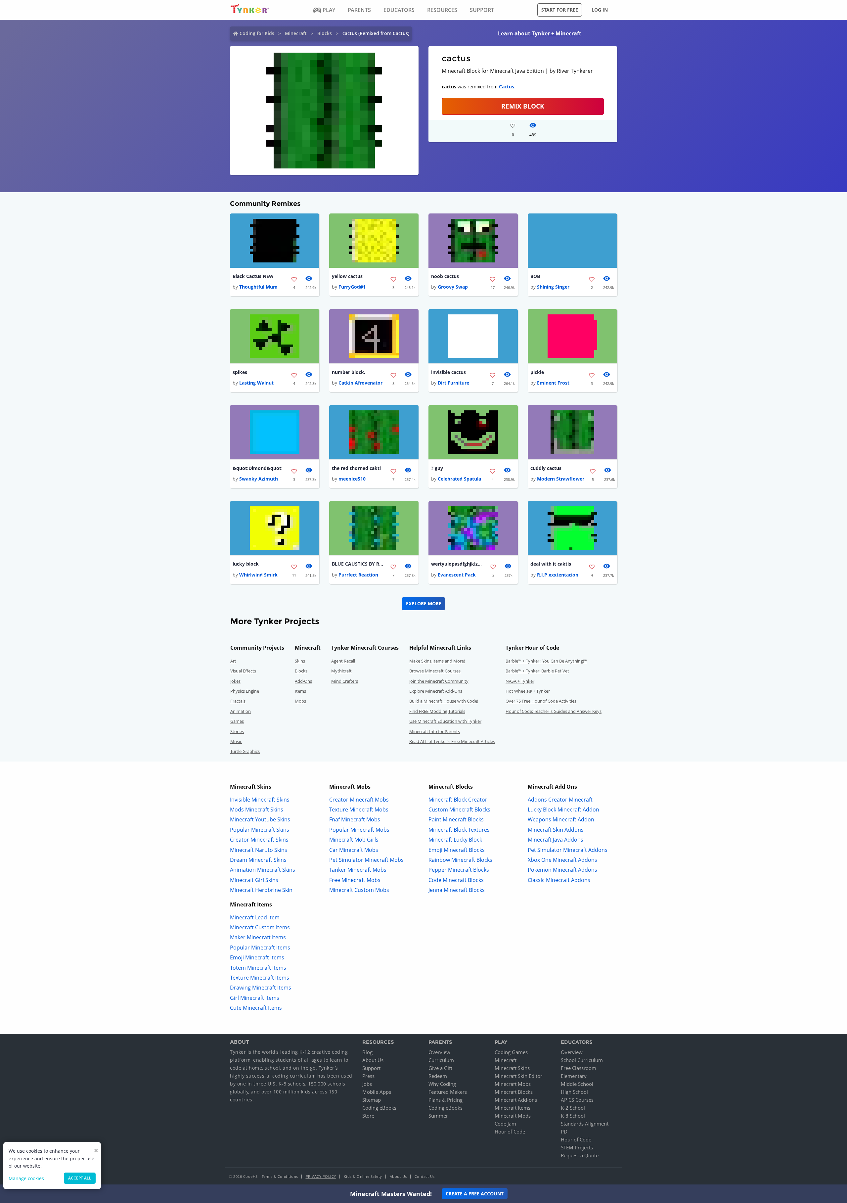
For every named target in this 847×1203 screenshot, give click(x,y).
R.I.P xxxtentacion (557, 575)
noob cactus (445, 276)
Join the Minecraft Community (438, 681)
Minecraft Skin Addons (556, 829)
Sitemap (371, 1099)
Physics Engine (244, 691)
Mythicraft (341, 671)
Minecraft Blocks (514, 1091)
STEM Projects (577, 1147)
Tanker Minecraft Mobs (357, 869)
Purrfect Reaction (358, 575)
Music (236, 741)
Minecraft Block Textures (459, 829)
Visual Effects (243, 671)
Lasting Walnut (256, 383)
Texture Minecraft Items (259, 977)
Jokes (235, 681)
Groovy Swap (453, 287)
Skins (300, 661)
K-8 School (573, 1115)
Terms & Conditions (280, 1176)
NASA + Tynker (520, 681)
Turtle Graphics (245, 751)
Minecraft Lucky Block (455, 839)
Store (368, 1115)
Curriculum (441, 1060)
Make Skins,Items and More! (437, 661)
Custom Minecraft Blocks (459, 809)
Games (237, 721)
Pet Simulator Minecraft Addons (567, 850)
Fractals (237, 701)
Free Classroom (578, 1068)
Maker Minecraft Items (258, 937)
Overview (439, 1052)
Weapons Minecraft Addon (561, 819)
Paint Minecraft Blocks (456, 819)
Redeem (437, 1076)
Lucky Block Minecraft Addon (563, 809)
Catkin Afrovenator (360, 383)
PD (564, 1131)
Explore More (423, 603)
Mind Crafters (344, 681)
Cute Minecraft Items (256, 1007)
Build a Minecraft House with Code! (443, 701)
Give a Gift (440, 1068)
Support (371, 1068)
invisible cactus (448, 372)
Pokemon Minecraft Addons (562, 869)
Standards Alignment (584, 1123)
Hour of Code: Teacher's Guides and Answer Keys (554, 711)
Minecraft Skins (512, 1068)
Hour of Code (510, 1131)
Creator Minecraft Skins (259, 839)
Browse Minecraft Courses (435, 671)
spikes (240, 372)
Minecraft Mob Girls (354, 839)
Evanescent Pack (457, 575)
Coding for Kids (257, 33)
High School (574, 1091)
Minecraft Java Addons (555, 839)
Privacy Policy (321, 1176)
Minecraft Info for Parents (434, 731)
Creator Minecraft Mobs (359, 799)
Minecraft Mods (513, 1115)
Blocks (324, 33)
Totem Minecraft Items (258, 967)
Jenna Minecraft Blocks (456, 890)
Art (233, 661)
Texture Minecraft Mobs (358, 809)
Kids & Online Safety (363, 1176)
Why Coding (442, 1084)
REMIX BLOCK (522, 106)
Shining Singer (553, 287)
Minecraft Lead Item (255, 917)
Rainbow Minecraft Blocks (460, 859)
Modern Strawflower (560, 479)
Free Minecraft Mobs (354, 880)
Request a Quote (580, 1155)
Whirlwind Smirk (258, 575)
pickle (537, 372)
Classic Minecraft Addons (559, 880)
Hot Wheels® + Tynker (528, 691)
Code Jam (505, 1123)
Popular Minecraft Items (260, 947)
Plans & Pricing (445, 1099)
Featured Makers (447, 1091)
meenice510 (352, 479)
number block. (348, 372)
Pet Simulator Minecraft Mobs (366, 859)
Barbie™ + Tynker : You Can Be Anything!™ (546, 661)
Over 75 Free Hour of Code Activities (541, 701)
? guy (437, 468)
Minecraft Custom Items (260, 927)
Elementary (574, 1076)
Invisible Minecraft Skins (260, 799)
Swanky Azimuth (258, 479)
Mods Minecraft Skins (256, 809)
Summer (438, 1115)
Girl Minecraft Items (254, 997)
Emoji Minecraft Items (257, 957)
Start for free (559, 10)
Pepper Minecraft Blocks (458, 869)
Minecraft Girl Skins (254, 880)
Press (368, 1076)
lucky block (246, 564)
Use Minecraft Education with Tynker (445, 721)
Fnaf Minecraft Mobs (354, 819)
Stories (237, 731)
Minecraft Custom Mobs (359, 890)
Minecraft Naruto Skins (258, 850)
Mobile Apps (376, 1091)
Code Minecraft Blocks (456, 880)
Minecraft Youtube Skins (260, 819)
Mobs (300, 701)
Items (300, 691)
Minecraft (296, 33)
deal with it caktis (550, 564)
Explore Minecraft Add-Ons (435, 691)
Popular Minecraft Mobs (359, 829)
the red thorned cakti (356, 468)
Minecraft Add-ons (516, 1099)
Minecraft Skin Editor (518, 1076)
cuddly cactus (545, 468)
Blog (367, 1052)
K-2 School (573, 1107)
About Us (372, 1060)
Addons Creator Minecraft (560, 799)
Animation (240, 711)
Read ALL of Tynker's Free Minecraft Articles (452, 741)
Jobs (367, 1084)
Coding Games (511, 1052)
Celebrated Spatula (459, 479)
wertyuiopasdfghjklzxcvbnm (457, 564)
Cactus (506, 86)
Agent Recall (343, 661)
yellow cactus (347, 276)
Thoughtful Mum (258, 287)
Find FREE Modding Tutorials (437, 711)
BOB (535, 276)
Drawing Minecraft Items (260, 987)
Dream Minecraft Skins (258, 859)
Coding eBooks (379, 1107)
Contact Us (425, 1176)
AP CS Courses (577, 1099)
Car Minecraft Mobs (353, 850)
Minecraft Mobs (513, 1084)
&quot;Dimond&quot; (258, 468)
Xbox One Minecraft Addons (562, 859)
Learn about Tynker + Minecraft (539, 33)
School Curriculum (582, 1060)
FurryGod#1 (352, 287)
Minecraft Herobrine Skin (261, 890)
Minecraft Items (512, 1107)
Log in (600, 10)
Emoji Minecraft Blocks (456, 850)
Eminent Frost (553, 383)
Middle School (577, 1084)
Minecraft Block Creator (457, 799)
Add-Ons (303, 681)
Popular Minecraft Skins (259, 829)
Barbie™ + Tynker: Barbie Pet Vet (537, 671)
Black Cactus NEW (253, 276)
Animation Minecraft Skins (262, 869)
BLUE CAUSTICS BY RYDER (358, 564)
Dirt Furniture (453, 383)
